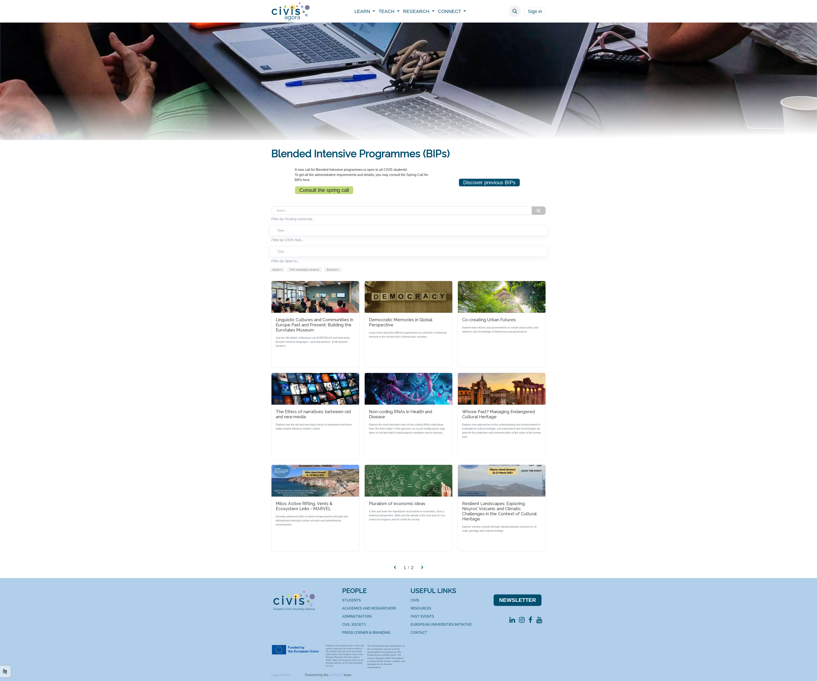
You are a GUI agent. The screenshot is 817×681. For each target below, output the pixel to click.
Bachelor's (333, 269)
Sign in (535, 11)
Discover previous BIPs (489, 182)
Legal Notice (281, 675)
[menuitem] (365, 11)
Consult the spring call (324, 190)
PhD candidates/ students (304, 269)
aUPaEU (336, 675)
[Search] (539, 210)
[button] (515, 11)
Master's (277, 269)
